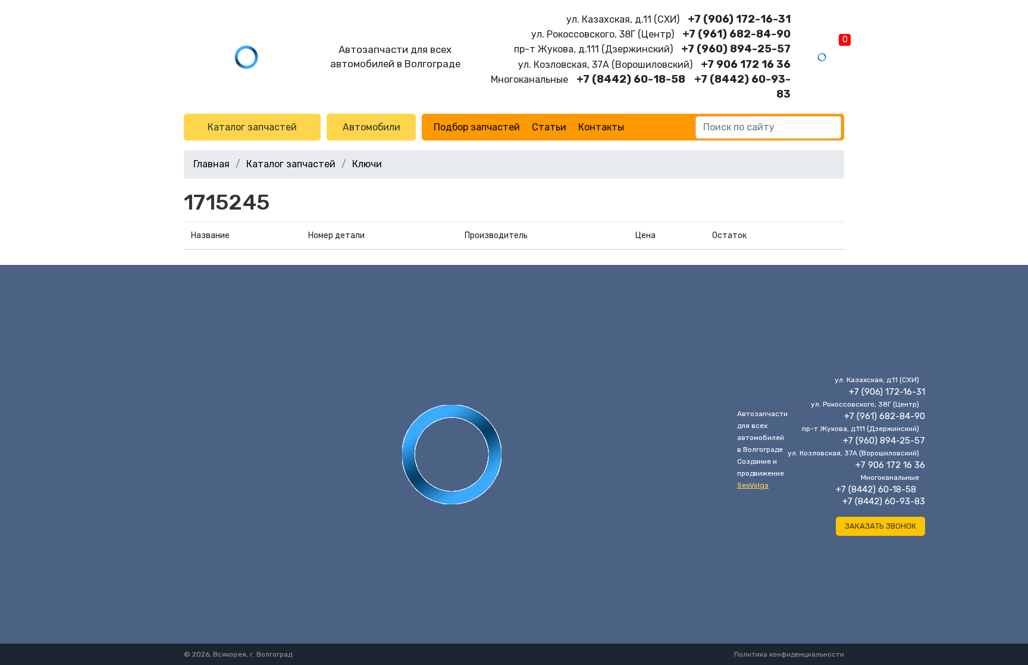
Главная (211, 164)
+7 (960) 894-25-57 (736, 48)
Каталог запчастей (252, 127)
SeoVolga (753, 485)
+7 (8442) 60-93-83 (883, 501)
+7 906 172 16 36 (746, 64)
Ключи (367, 164)
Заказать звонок (880, 526)
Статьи (549, 127)
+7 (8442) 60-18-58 (630, 79)
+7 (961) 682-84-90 (736, 33)
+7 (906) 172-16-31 (739, 19)
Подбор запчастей (477, 127)
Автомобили (371, 127)
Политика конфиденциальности (789, 654)
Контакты (601, 127)
